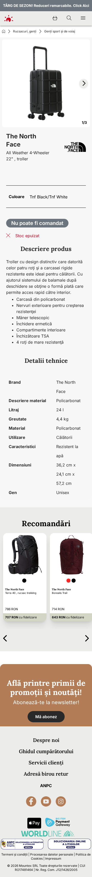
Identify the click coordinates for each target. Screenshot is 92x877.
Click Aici (81, 5)
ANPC (46, 785)
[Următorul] (87, 637)
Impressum (53, 858)
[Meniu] (83, 18)
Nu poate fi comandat (37, 223)
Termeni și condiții (14, 854)
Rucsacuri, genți (24, 31)
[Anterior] (5, 637)
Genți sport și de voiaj (59, 31)
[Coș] (55, 18)
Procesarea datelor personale (51, 854)
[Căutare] (69, 18)
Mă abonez (46, 716)
